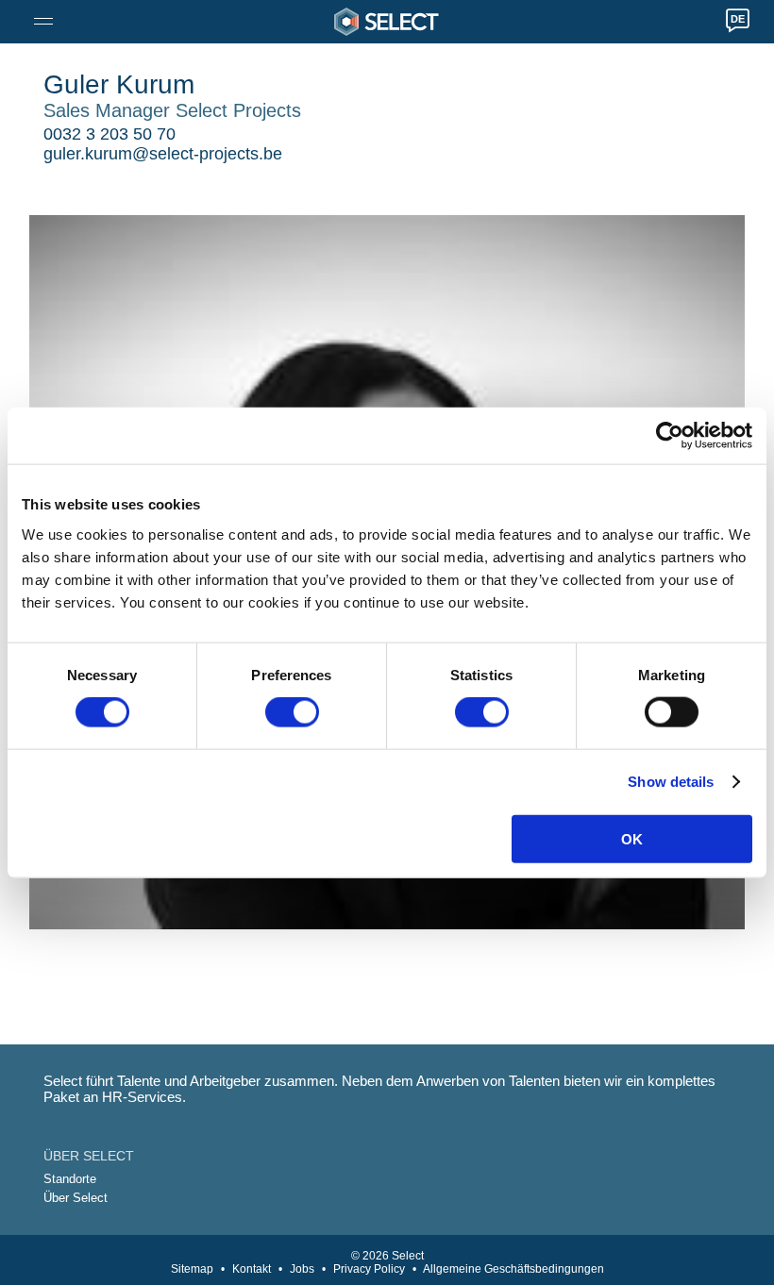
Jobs (302, 1269)
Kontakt (251, 1269)
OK (632, 838)
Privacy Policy (369, 1269)
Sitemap (192, 1269)
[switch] (292, 712)
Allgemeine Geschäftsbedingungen (513, 1269)
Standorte (69, 1179)
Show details (671, 782)
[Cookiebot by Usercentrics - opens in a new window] (669, 436)
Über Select (75, 1198)
